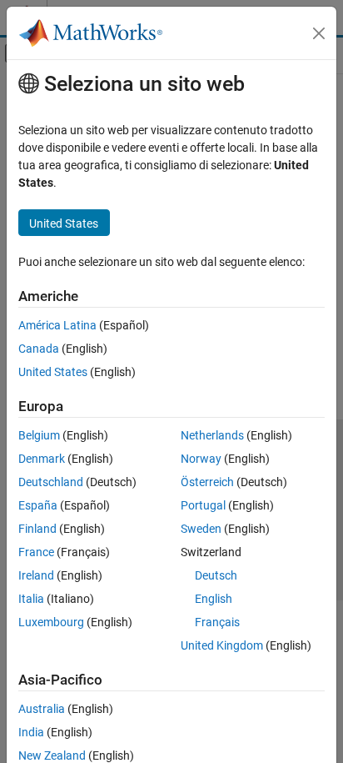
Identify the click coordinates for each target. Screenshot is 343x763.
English (213, 598)
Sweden (201, 528)
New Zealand (52, 755)
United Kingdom (222, 645)
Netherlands (212, 435)
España (37, 505)
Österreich (207, 482)
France (36, 552)
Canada (38, 348)
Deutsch (216, 575)
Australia (41, 708)
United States (52, 372)
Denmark (41, 458)
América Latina (57, 325)
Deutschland (50, 482)
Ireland (36, 575)
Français (217, 622)
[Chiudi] (319, 33)
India (31, 732)
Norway (201, 458)
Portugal (203, 505)
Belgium (39, 435)
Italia (31, 598)
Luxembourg (51, 622)
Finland (37, 528)
